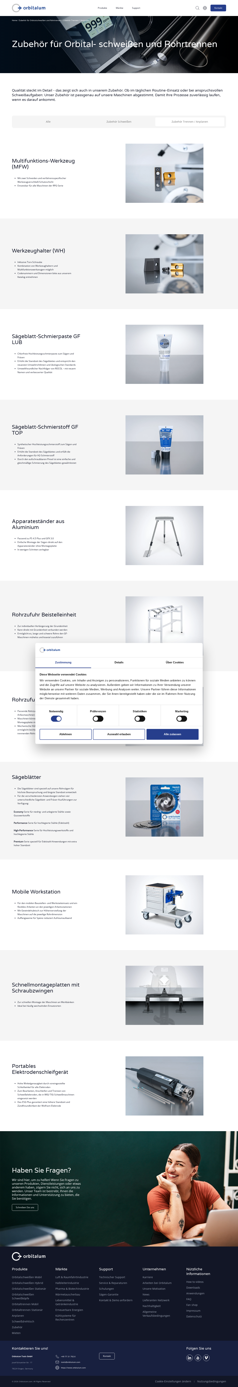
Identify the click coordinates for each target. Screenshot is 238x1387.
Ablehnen (65, 734)
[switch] (98, 719)
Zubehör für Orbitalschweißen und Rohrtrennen (40, 20)
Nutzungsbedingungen (211, 1381)
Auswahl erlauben (119, 734)
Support (136, 7)
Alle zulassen (172, 734)
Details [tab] (119, 662)
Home (14, 20)
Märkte (119, 7)
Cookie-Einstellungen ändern (173, 1381)
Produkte (102, 7)
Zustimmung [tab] (63, 662)
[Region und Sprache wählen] (205, 8)
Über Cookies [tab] (175, 662)
